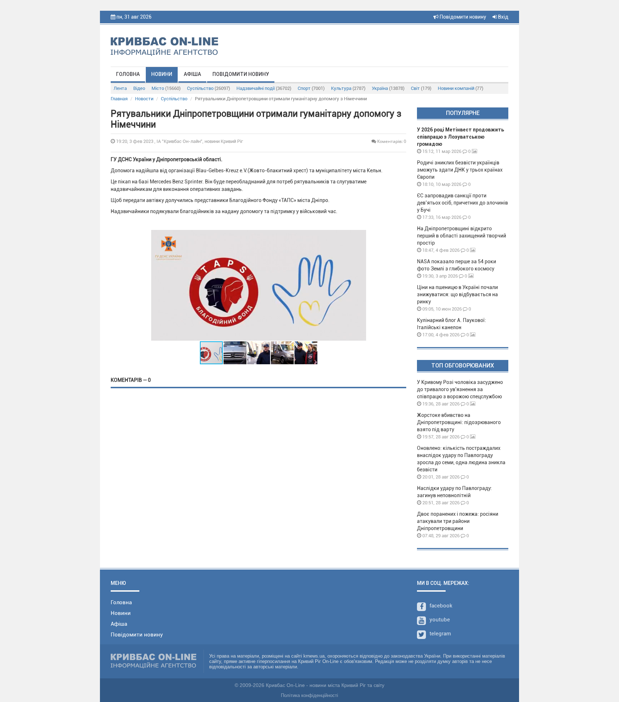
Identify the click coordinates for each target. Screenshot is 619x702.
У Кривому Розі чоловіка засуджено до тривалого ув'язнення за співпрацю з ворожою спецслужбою (460, 389)
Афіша (192, 74)
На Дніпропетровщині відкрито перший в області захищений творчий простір (461, 236)
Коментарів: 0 (391, 141)
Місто (166, 88)
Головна (128, 74)
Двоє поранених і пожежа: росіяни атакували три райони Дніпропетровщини (457, 521)
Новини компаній (460, 88)
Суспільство (208, 88)
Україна (388, 88)
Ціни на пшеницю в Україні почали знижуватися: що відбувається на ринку (457, 294)
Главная (119, 98)
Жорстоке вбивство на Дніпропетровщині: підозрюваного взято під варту (459, 422)
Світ (421, 88)
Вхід (502, 17)
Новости (144, 98)
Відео (139, 88)
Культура (348, 88)
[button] (359, 285)
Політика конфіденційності (309, 695)
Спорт (311, 88)
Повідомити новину (462, 17)
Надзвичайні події (263, 88)
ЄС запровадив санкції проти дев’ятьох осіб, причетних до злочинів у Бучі (462, 203)
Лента (120, 88)
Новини (161, 74)
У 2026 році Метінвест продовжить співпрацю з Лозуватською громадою (460, 137)
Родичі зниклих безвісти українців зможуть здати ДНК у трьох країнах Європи (460, 170)
